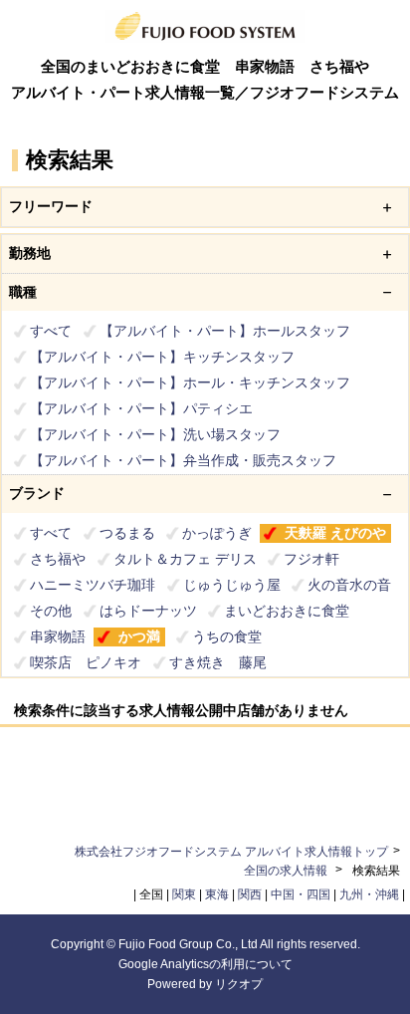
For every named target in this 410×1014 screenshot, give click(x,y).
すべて (51, 331)
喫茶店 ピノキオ (85, 662)
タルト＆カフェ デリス (185, 559)
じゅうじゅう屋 (232, 585)
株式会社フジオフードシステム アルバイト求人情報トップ (231, 852)
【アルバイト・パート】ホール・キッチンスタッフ (190, 382)
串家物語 (58, 636)
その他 (51, 611)
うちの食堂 (227, 636)
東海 (217, 894)
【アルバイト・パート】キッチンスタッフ (162, 357)
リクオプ (239, 984)
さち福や (58, 559)
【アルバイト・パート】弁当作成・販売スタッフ (183, 460)
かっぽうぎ (217, 533)
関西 (250, 894)
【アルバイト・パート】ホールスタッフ (225, 331)
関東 (184, 894)
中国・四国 (300, 894)
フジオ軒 (311, 559)
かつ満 (139, 636)
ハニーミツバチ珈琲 (92, 585)
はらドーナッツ (148, 611)
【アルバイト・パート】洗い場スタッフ (155, 434)
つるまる (127, 533)
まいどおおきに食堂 (286, 611)
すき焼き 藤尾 (218, 662)
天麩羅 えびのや (335, 533)
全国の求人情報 (287, 871)
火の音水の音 (349, 585)
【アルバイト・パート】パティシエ (141, 408)
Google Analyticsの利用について (205, 964)
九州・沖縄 (369, 894)
